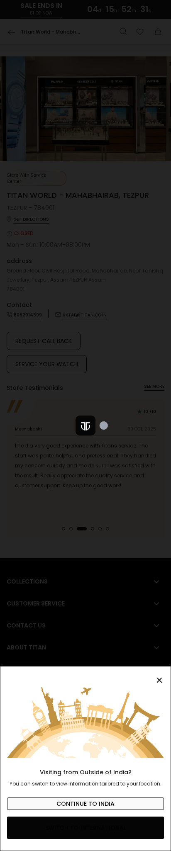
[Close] (85, 675)
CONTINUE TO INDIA (85, 804)
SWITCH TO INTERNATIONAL (85, 828)
